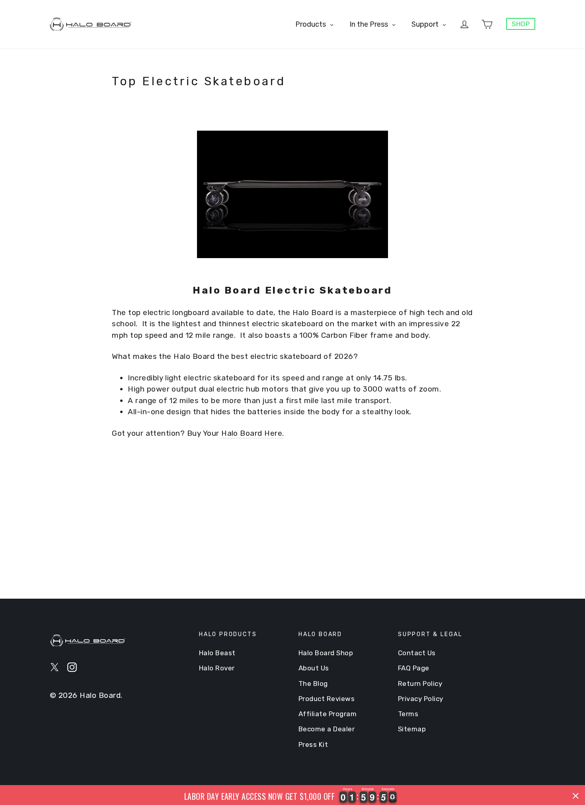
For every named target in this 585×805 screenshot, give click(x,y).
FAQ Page (413, 668)
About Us (313, 668)
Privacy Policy (420, 699)
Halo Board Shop (325, 653)
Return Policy (420, 683)
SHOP (521, 24)
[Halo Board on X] (54, 667)
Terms (408, 714)
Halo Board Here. (252, 433)
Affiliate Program (327, 714)
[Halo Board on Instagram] (72, 667)
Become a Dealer (326, 729)
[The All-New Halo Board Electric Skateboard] (292, 194)
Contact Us (417, 653)
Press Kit (313, 744)
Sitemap (412, 729)
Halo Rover (217, 668)
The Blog (313, 683)
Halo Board (100, 695)
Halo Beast (217, 653)
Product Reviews (326, 699)
